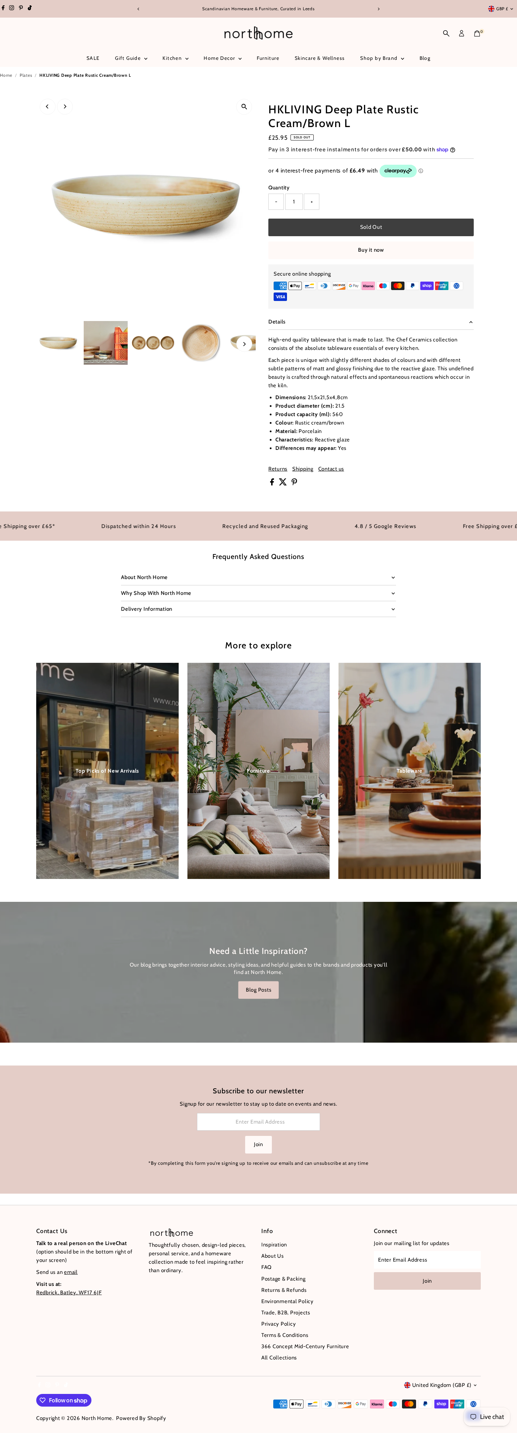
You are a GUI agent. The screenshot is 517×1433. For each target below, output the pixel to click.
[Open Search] (446, 33)
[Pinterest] (21, 8)
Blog (425, 58)
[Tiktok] (29, 8)
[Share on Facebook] (272, 483)
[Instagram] (11, 8)
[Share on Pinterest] (294, 483)
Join (258, 1144)
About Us (272, 1256)
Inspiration (274, 1245)
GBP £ (502, 8)
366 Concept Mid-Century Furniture (305, 1346)
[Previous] (139, 9)
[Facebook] (3, 8)
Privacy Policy (278, 1324)
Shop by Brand (379, 58)
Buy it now (371, 250)
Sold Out (371, 227)
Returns (277, 469)
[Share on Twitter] (283, 483)
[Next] (379, 9)
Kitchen (172, 58)
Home (6, 75)
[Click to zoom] (244, 107)
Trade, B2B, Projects (285, 1312)
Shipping (302, 469)
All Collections (279, 1358)
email (71, 1272)
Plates (26, 75)
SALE (93, 58)
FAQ (266, 1267)
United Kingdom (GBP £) (442, 1385)
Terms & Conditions (284, 1335)
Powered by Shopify (141, 1418)
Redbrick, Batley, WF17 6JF (69, 1292)
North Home (97, 1418)
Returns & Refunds (284, 1290)
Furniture (268, 58)
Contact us (331, 469)
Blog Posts (259, 990)
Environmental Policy (287, 1301)
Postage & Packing (283, 1279)
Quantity (279, 187)
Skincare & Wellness (320, 58)
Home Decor (220, 58)
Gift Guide (128, 58)
